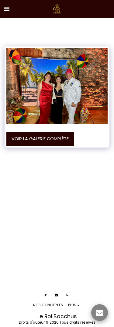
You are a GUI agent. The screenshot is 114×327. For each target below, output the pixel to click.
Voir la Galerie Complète (40, 139)
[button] (7, 8)
